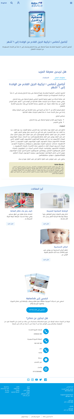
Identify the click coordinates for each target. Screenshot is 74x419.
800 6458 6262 (69, 391)
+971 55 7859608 (68, 410)
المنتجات (7, 392)
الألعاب (17, 387)
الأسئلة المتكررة (15, 392)
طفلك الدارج (27, 390)
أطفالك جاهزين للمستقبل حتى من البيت (25, 394)
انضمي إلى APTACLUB (37, 309)
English (4, 3)
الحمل (28, 387)
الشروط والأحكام (35, 417)
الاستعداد (45, 77)
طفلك (28, 389)
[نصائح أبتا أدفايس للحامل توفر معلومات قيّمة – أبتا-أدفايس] (37, 5)
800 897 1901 (69, 396)
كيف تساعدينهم (5, 389)
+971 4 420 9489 (68, 402)
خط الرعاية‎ (6, 387)
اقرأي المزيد (46, 224)
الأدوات (17, 390)
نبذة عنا (7, 390)
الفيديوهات (16, 389)
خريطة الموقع (24, 417)
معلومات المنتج (60, 77)
